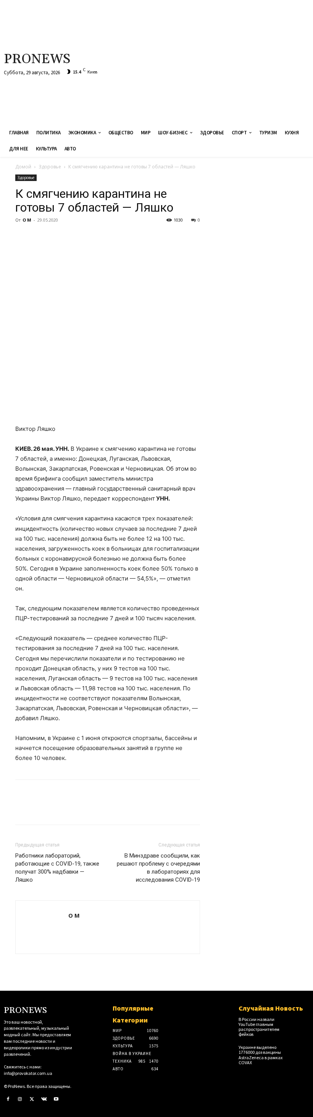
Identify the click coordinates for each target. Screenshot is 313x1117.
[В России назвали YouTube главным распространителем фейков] (302, 1022)
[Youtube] (56, 1099)
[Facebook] (23, 237)
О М (27, 220)
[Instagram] (20, 1099)
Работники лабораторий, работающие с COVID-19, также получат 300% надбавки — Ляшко (57, 867)
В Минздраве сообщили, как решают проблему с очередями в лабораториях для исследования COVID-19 (158, 867)
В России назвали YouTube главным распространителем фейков (259, 1026)
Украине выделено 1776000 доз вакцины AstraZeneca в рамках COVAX (260, 1054)
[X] (40, 237)
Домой (23, 166)
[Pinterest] (58, 237)
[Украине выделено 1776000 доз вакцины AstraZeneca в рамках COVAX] (302, 1050)
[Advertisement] (210, 61)
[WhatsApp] (75, 237)
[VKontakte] (44, 1099)
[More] (94, 237)
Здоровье (50, 166)
